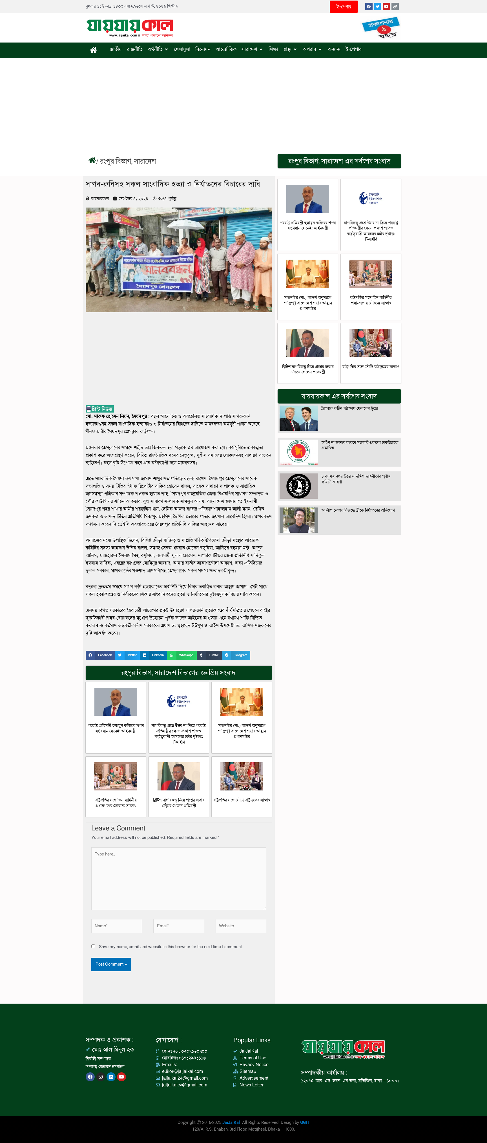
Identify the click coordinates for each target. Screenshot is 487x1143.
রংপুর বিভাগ (115, 161)
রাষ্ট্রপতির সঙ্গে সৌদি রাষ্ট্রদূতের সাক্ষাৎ (241, 800)
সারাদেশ (145, 161)
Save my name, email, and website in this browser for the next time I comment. (171, 947)
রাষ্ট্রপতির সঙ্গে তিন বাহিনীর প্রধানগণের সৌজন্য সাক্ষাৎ (115, 802)
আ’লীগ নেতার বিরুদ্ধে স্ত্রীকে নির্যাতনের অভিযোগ (358, 510)
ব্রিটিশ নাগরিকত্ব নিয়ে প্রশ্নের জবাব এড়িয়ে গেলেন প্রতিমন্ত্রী (179, 802)
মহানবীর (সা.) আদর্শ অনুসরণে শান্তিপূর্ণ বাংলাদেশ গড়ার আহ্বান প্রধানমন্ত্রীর (242, 731)
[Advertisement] (243, 100)
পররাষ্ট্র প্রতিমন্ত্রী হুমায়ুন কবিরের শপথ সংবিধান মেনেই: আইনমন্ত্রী (116, 728)
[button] (100, 655)
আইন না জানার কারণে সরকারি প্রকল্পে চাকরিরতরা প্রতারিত (360, 445)
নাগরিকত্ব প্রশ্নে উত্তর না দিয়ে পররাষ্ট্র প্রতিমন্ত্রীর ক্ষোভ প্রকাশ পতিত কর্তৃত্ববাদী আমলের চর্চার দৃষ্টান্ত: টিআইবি (179, 734)
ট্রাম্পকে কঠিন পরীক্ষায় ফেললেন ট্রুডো (350, 408)
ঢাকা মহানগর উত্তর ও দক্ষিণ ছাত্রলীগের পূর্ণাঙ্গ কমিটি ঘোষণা (356, 479)
